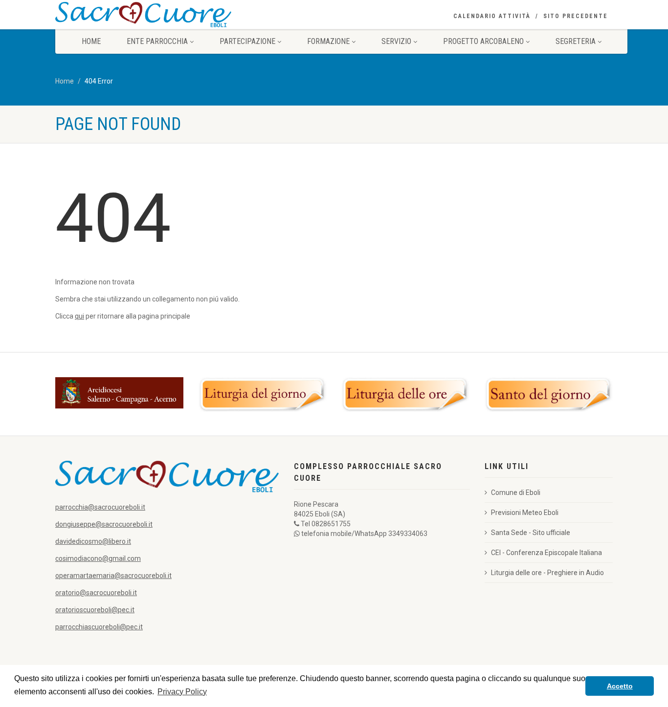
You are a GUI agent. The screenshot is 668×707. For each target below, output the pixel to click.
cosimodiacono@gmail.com (98, 558)
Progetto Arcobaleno (483, 41)
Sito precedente (575, 16)
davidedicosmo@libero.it (93, 541)
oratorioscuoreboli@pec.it (94, 610)
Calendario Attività (492, 16)
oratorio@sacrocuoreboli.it (96, 593)
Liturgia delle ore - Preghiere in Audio (547, 573)
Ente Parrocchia (157, 41)
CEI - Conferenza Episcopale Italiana (546, 553)
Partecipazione (247, 41)
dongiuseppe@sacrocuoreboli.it (104, 524)
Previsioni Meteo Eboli (524, 512)
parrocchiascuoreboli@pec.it (99, 627)
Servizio (396, 41)
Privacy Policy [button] (182, 691)
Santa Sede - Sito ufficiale (530, 532)
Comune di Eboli (515, 492)
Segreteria (576, 41)
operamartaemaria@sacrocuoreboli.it (113, 575)
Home (91, 41)
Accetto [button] (620, 686)
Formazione (328, 41)
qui (79, 316)
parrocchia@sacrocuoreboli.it (100, 507)
